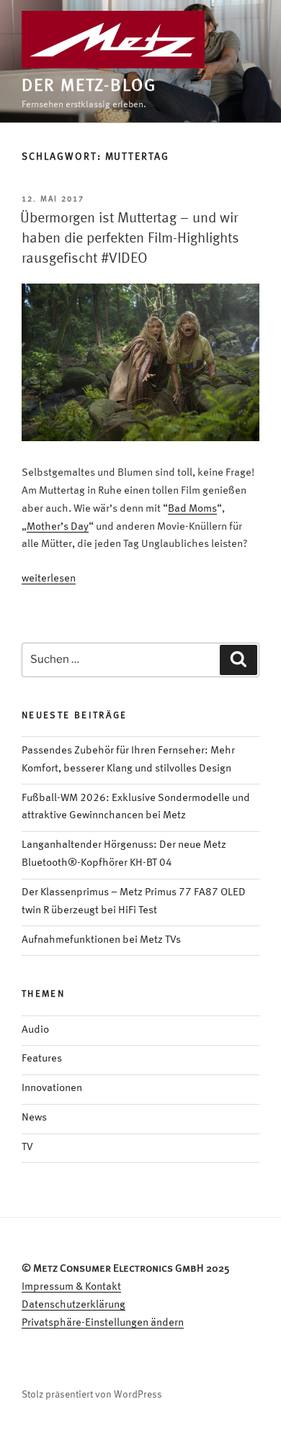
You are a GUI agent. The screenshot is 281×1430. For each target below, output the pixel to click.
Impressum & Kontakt (71, 1287)
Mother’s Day (58, 527)
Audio (35, 1030)
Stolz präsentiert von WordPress (92, 1395)
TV (27, 1147)
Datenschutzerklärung (73, 1305)
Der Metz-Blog (89, 86)
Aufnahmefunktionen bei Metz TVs (101, 940)
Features (42, 1059)
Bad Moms (192, 509)
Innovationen (52, 1088)
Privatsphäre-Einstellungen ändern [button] (103, 1323)
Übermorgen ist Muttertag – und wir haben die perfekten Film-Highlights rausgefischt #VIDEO (129, 239)
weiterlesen (49, 579)
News (34, 1118)
